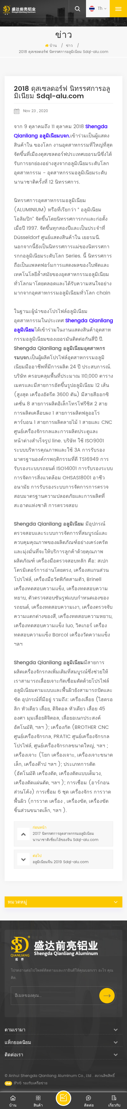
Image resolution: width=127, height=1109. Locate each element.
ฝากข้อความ (63, 1098)
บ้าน (53, 46)
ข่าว (69, 46)
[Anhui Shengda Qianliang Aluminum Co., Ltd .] (19, 10)
